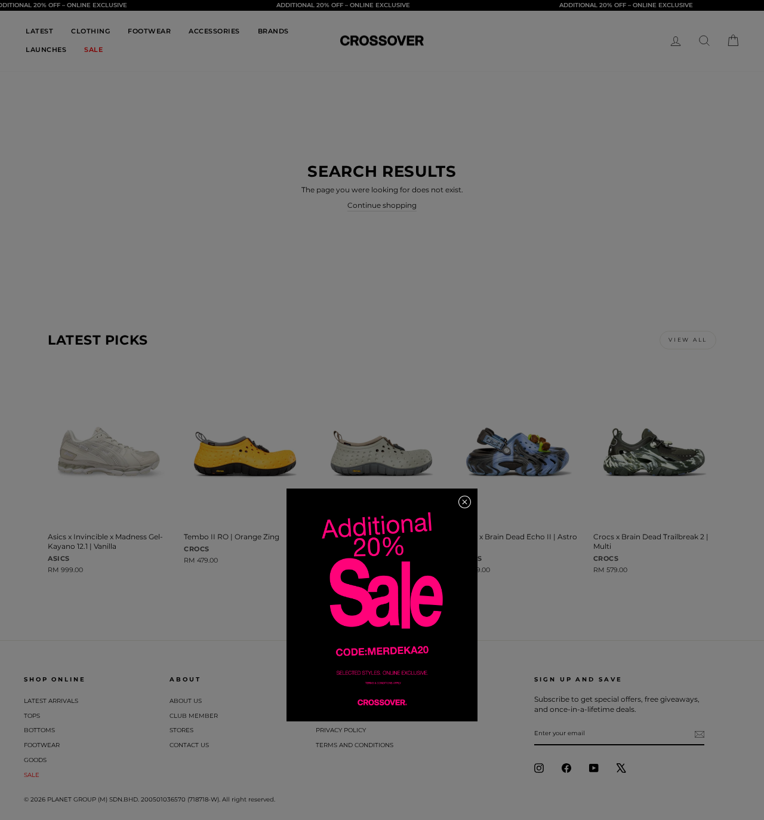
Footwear (42, 745)
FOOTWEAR (149, 31)
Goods (35, 760)
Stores (181, 730)
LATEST (39, 31)
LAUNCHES (46, 49)
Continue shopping (382, 205)
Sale (31, 775)
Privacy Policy (341, 730)
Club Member (194, 716)
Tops (32, 716)
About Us (186, 701)
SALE (93, 49)
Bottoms (39, 730)
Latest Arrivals (51, 701)
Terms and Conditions (354, 745)
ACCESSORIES (214, 31)
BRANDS (273, 31)
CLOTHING (90, 31)
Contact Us (189, 745)
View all (687, 339)
